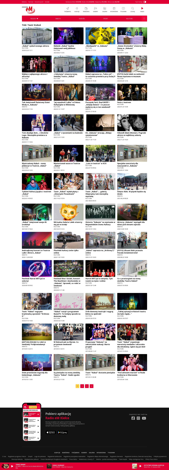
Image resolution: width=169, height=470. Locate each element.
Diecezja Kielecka (17, 459)
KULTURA (129, 19)
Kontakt (47, 2)
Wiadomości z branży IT (86, 459)
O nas (4, 456)
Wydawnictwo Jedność (32, 459)
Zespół (30, 456)
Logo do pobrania (40, 456)
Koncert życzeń (39, 2)
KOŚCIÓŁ (82, 19)
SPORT (105, 19)
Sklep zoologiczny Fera (136, 459)
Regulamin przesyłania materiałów (74, 456)
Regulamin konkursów (55, 456)
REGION (33, 19)
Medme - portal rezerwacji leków (106, 459)
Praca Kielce (73, 459)
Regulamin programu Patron (17, 456)
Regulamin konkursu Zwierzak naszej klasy (138, 456)
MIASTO (58, 19)
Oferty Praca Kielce (151, 459)
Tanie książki (123, 459)
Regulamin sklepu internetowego (97, 456)
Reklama (24, 2)
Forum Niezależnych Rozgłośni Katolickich (54, 459)
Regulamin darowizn (116, 456)
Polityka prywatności (160, 456)
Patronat (30, 2)
